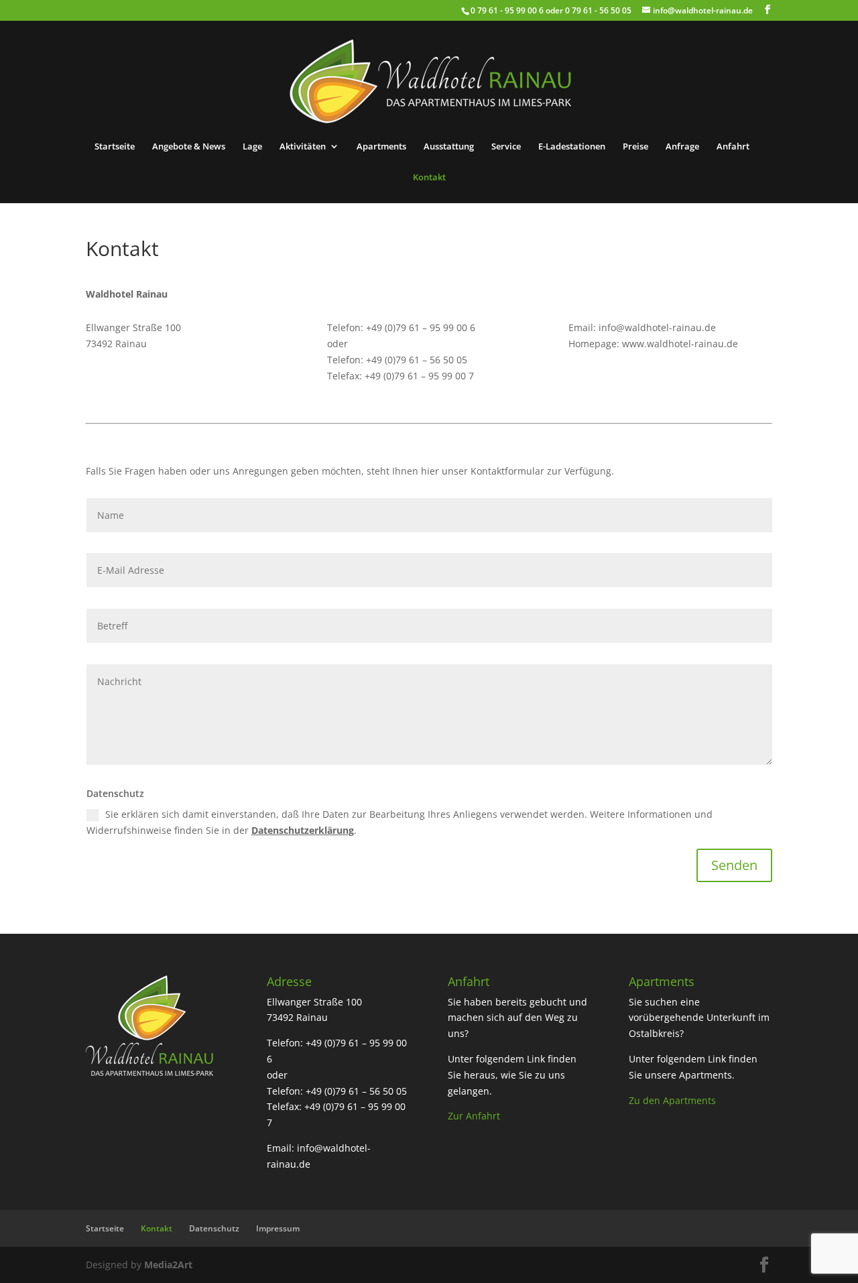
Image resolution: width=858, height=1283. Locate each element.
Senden (734, 865)
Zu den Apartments (672, 1100)
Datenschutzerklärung (302, 830)
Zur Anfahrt (474, 1115)
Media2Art (168, 1264)
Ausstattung (449, 146)
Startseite (115, 146)
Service (506, 146)
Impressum (278, 1228)
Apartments (381, 146)
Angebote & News (188, 146)
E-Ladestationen (571, 146)
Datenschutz (214, 1228)
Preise (635, 146)
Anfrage (682, 146)
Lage (252, 146)
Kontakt (429, 177)
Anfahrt (733, 146)
